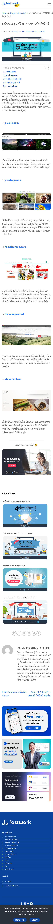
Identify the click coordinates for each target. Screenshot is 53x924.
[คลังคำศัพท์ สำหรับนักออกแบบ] (25, 579)
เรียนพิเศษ (8, 863)
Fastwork (8, 881)
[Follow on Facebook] (21, 904)
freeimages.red (12, 82)
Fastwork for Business (12, 885)
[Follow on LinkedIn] (31, 904)
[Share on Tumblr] (38, 633)
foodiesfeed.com (13, 78)
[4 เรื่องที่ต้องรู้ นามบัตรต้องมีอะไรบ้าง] (25, 515)
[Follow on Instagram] (25, 904)
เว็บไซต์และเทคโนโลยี (12, 843)
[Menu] (49, 4)
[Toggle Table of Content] (46, 68)
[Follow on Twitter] (28, 904)
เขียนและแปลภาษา (11, 848)
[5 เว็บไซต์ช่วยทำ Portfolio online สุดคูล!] (25, 547)
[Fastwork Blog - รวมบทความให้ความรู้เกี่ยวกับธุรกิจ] (11, 4)
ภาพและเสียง (9, 851)
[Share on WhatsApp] (14, 633)
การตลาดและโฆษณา (11, 845)
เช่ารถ (7, 860)
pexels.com (10, 71)
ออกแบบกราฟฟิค (10, 837)
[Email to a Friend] (29, 633)
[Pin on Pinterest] (34, 633)
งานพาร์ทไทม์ (9, 869)
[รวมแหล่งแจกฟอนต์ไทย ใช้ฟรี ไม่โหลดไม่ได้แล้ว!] (25, 611)
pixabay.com (11, 75)
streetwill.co (11, 85)
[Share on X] (24, 633)
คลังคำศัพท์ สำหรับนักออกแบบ (14, 566)
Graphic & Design (18, 12)
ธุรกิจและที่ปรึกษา (10, 854)
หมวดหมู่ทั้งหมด (7, 833)
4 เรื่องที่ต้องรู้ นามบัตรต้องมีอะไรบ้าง (16, 501)
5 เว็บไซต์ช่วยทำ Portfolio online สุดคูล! (17, 534)
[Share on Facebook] (19, 633)
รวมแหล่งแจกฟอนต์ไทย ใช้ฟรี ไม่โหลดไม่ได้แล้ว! (20, 598)
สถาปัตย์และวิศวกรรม (11, 840)
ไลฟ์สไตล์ (8, 857)
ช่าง (6, 866)
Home (5, 12)
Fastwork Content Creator (33, 31)
